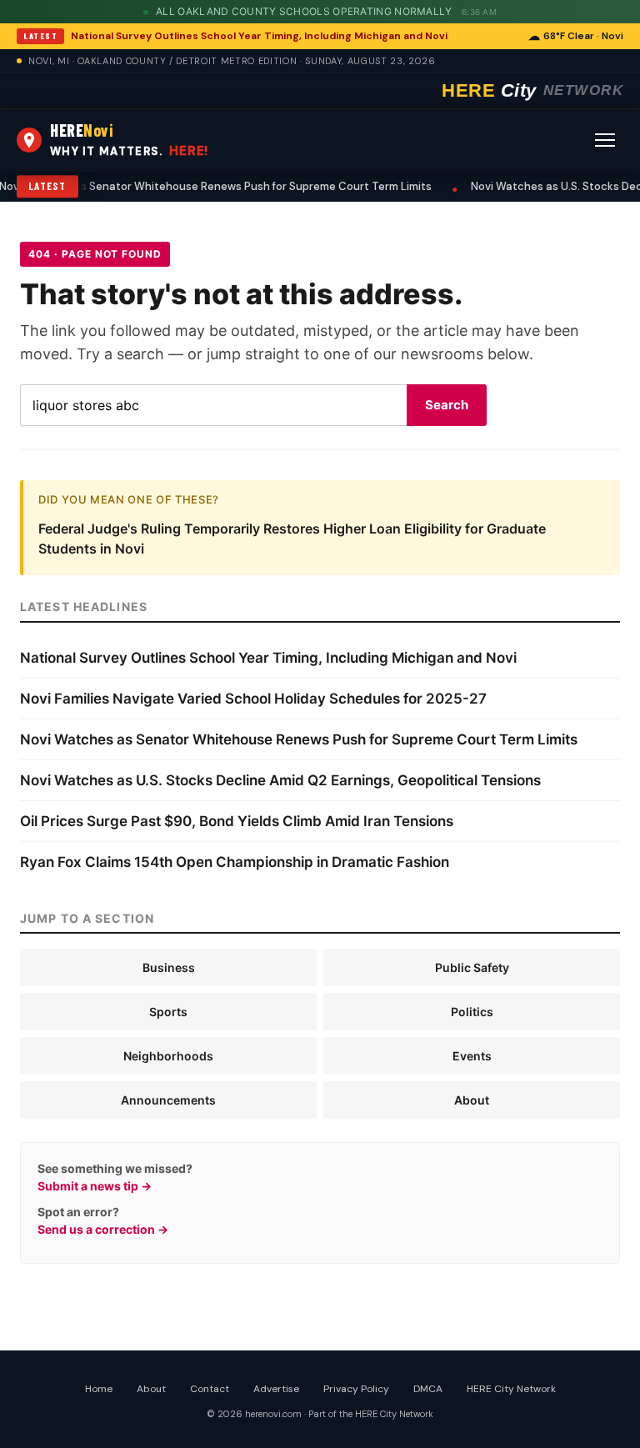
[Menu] (605, 140)
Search (446, 405)
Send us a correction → (103, 1229)
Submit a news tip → (95, 1186)
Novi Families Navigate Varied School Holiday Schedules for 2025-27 (253, 698)
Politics (472, 1012)
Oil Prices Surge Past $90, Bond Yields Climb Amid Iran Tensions (236, 821)
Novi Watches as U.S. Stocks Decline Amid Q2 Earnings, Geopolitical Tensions (280, 780)
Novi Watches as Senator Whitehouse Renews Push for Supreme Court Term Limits (299, 739)
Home (98, 1388)
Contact (209, 1388)
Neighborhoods (168, 1056)
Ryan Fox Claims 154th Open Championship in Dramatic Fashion (234, 862)
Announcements (168, 1100)
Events (472, 1056)
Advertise (276, 1388)
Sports (168, 1012)
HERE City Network (511, 1388)
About (471, 1100)
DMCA (427, 1388)
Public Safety (472, 967)
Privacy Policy (356, 1388)
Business (168, 967)
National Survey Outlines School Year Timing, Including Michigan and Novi (259, 36)
